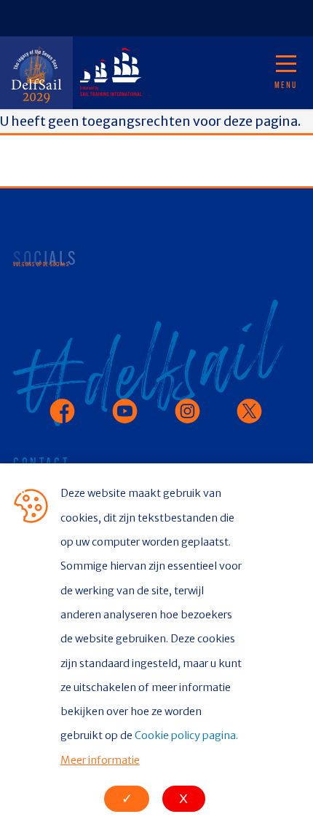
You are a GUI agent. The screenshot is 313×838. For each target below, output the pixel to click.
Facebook (64, 403)
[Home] (36, 72)
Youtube (124, 403)
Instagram (193, 403)
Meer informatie (100, 760)
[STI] (109, 72)
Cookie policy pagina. (186, 735)
